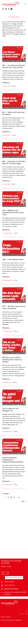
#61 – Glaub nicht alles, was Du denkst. (13, 113)
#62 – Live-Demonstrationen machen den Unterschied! (13, 66)
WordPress (18, 620)
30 (19, 497)
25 (14, 497)
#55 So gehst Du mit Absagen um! (10, 410)
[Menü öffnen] (25, 4)
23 (8, 497)
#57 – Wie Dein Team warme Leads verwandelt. (13, 307)
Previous (5, 493)
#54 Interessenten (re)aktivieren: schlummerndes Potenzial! (12, 460)
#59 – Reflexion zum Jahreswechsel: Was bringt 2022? (13, 212)
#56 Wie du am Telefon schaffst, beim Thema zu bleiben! (12, 360)
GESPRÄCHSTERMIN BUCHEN (14, 577)
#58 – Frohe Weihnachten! (12, 259)
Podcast (14, 86)
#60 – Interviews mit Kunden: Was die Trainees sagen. (14, 162)
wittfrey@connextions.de (11, 588)
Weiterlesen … (6, 82)
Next (24, 501)
